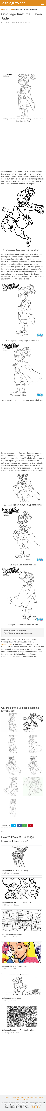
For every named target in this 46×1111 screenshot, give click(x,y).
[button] (42, 3)
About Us (33, 1097)
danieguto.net (13, 3)
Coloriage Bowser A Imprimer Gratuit (16, 902)
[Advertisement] (23, 49)
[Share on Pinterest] (30, 825)
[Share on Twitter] (13, 825)
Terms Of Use (24, 1097)
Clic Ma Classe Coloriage (12, 934)
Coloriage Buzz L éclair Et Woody (15, 870)
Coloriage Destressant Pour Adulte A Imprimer (20, 1030)
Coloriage (6, 22)
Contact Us (7, 1097)
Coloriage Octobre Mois (11, 998)
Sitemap (25, 1099)
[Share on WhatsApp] (24, 825)
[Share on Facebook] (19, 825)
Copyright (16, 1097)
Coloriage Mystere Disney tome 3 (15, 966)
